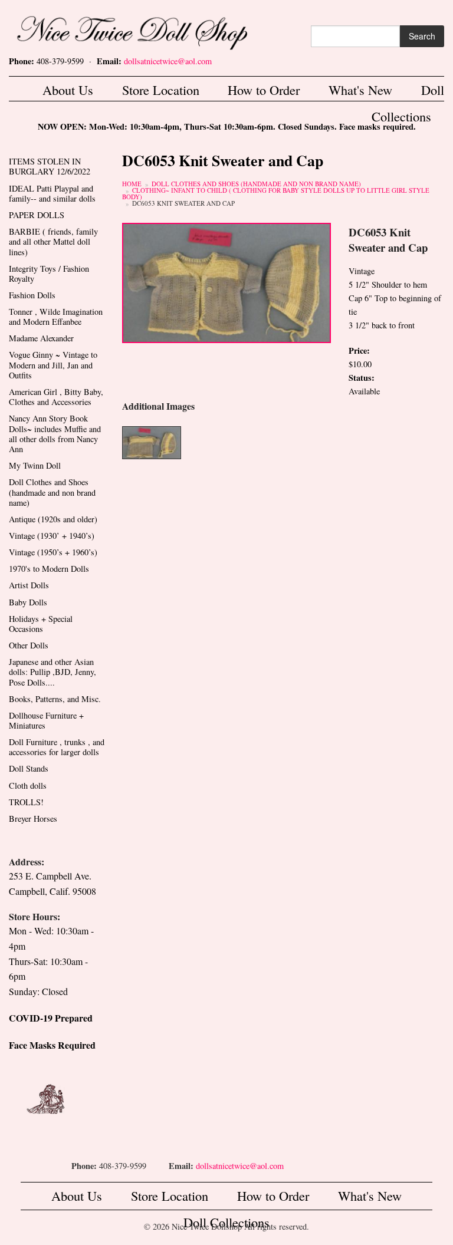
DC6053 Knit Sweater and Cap (183, 203)
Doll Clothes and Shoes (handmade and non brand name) (256, 183)
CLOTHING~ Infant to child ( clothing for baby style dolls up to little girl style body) (275, 193)
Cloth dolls (28, 785)
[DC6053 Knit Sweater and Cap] (226, 281)
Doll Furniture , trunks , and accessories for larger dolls (56, 746)
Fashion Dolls (32, 295)
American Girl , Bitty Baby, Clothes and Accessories (56, 396)
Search (422, 36)
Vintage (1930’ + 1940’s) (51, 535)
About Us (67, 89)
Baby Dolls (28, 602)
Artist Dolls (29, 585)
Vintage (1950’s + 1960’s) (53, 552)
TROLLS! (26, 802)
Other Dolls (28, 645)
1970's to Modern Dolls (49, 568)
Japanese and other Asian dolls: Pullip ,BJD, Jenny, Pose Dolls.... (52, 672)
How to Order (264, 89)
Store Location (160, 89)
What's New (360, 89)
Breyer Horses (33, 818)
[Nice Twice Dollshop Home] (151, 29)
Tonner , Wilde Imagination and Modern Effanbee (56, 316)
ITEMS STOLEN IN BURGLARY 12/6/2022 (49, 166)
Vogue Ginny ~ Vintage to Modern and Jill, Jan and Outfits (53, 365)
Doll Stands (28, 768)
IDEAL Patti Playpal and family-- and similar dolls (52, 193)
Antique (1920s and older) (53, 519)
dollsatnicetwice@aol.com (168, 61)
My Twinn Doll (35, 465)
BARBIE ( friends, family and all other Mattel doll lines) (53, 242)
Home (132, 183)
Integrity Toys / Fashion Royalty (49, 273)
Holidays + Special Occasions (41, 623)
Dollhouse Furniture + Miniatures (46, 720)
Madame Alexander (41, 338)
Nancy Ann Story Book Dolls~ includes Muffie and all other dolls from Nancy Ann (55, 433)
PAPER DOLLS (36, 214)
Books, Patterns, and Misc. (55, 698)
